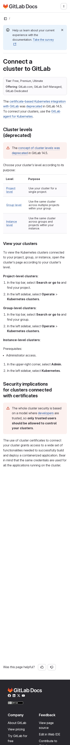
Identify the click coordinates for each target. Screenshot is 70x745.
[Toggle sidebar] (5, 18)
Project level (10, 190)
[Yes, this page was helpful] (42, 667)
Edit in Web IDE (49, 734)
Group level (14, 205)
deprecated (34, 106)
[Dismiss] (62, 30)
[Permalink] (33, 135)
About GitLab (17, 723)
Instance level (11, 223)
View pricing (16, 729)
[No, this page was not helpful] (52, 667)
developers (46, 413)
